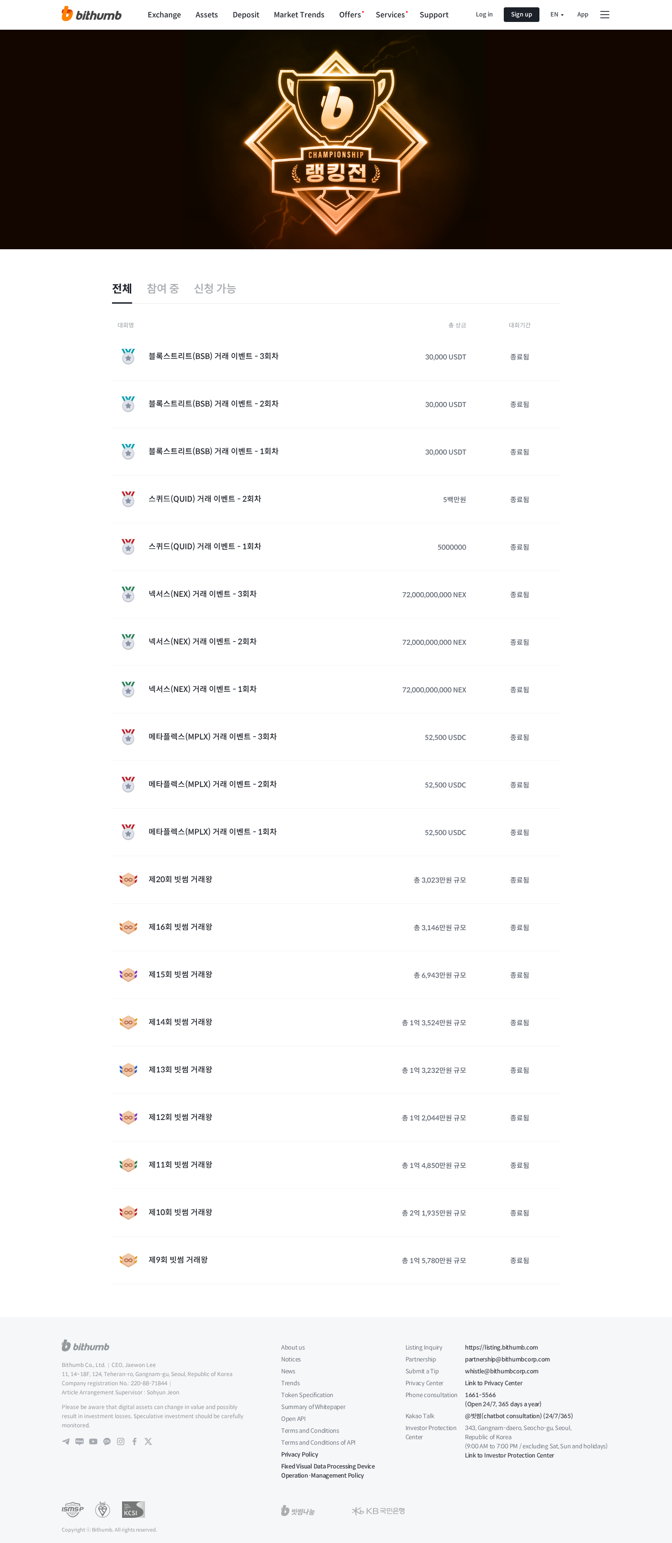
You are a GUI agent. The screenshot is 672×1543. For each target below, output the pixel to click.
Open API (293, 1419)
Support (434, 15)
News (288, 1371)
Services (390, 15)
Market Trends (299, 15)
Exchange (164, 15)
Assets (207, 15)
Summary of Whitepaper (313, 1407)
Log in (484, 14)
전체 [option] (122, 289)
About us (293, 1347)
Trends (290, 1383)
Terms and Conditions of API (318, 1443)
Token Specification (307, 1395)
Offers (350, 15)
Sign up (521, 14)
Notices (291, 1359)
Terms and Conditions (310, 1431)
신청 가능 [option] (215, 289)
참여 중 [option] (163, 289)
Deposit (246, 15)
